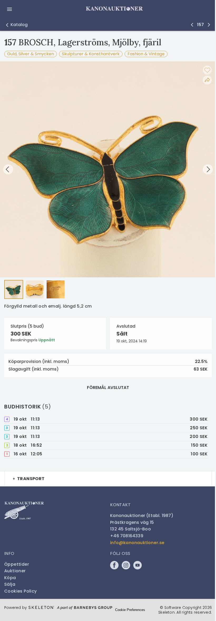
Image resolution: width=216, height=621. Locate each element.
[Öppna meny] (9, 9)
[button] (16, 24)
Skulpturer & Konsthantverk (91, 54)
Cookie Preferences (130, 610)
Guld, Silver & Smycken (30, 54)
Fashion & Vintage (146, 54)
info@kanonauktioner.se (137, 543)
